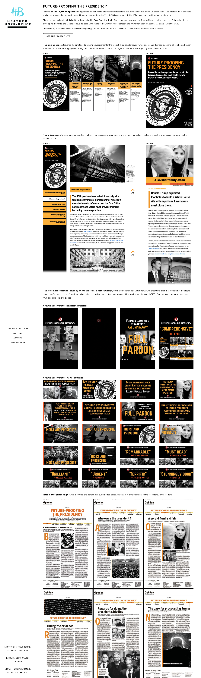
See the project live (58, 36)
